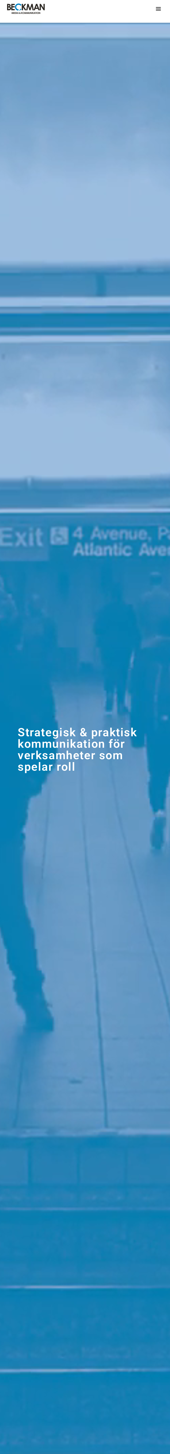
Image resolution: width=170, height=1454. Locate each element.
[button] (158, 9)
